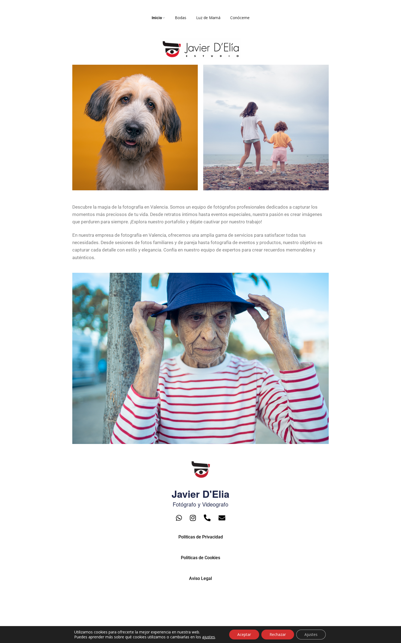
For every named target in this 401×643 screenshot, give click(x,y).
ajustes (208, 637)
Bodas (180, 17)
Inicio (157, 17)
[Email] (222, 517)
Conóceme (240, 17)
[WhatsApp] (179, 517)
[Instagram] (193, 517)
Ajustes (311, 634)
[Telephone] (207, 517)
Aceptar (244, 634)
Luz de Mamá (208, 17)
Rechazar (278, 634)
